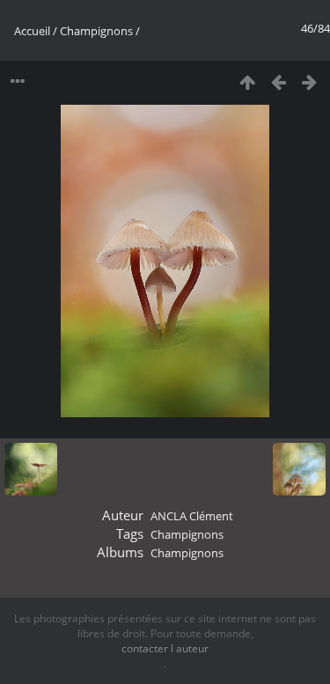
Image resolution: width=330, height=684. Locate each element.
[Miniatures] (247, 81)
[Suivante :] (309, 81)
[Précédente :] (278, 81)
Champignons (96, 31)
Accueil (32, 31)
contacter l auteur (165, 648)
